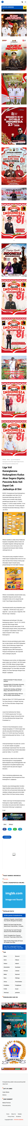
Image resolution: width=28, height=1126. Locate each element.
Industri (17, 963)
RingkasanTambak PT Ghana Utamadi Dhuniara (13, 680)
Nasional (17, 974)
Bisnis (8, 459)
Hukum (5, 963)
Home (7, 1114)
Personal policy (7, 1105)
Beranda (4, 459)
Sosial (16, 989)
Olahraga (11, 824)
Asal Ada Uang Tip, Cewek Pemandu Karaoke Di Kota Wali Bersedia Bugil (12, 930)
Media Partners (7, 1102)
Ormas (5, 981)
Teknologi (6, 992)
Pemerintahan (18, 981)
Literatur (17, 970)
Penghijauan (18, 985)
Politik (5, 989)
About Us (13, 1114)
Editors (4, 1095)
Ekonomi (17, 956)
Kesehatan (17, 967)
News (5, 978)
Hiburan (17, 960)
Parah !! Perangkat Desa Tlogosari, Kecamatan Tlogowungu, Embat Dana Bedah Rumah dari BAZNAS (13, 936)
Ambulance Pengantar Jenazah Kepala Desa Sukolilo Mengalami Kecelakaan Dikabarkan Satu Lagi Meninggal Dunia (13, 920)
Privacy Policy (11, 1116)
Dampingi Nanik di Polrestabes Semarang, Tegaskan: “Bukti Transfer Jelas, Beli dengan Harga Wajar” (14, 685)
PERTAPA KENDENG (8, 7)
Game (5, 960)
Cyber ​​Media (6, 1092)
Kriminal (6, 970)
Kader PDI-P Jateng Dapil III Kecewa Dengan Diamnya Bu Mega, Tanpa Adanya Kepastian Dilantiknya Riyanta (14, 947)
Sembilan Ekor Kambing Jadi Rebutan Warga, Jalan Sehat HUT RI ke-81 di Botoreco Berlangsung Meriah (13, 690)
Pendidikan (6, 985)
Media (5, 974)
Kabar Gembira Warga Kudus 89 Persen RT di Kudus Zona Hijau (13, 941)
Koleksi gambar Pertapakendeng (13, 915)
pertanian (17, 992)
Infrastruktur (7, 967)
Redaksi (20, 1114)
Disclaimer (18, 1116)
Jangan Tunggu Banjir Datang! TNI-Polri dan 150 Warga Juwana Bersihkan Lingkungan (13, 694)
